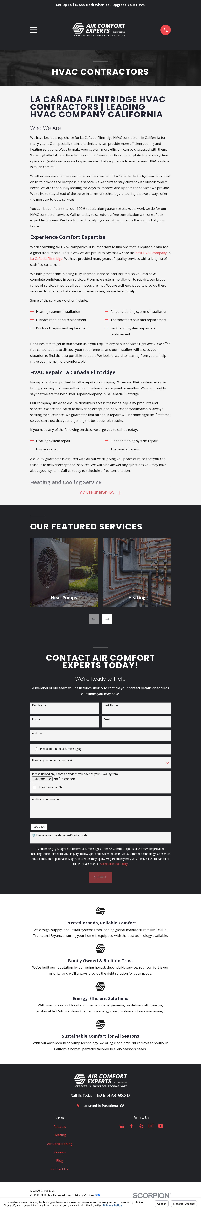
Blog (59, 1160)
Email (107, 719)
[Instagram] (151, 1126)
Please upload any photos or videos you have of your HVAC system (75, 774)
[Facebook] (131, 1126)
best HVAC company (151, 252)
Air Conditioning (59, 1143)
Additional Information (46, 799)
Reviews (60, 1152)
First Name (39, 705)
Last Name (111, 705)
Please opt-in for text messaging (60, 749)
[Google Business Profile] (122, 1126)
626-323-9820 (113, 1095)
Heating (60, 1135)
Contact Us (59, 1169)
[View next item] (107, 619)
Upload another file (50, 787)
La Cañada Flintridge (46, 258)
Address (37, 733)
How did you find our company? (52, 760)
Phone (36, 719)
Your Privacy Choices (81, 1195)
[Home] (98, 29)
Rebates (60, 1126)
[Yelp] (141, 1126)
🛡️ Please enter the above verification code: (60, 835)
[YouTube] (160, 1126)
